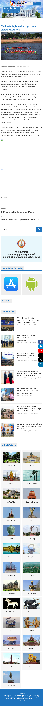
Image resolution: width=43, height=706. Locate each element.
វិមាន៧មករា (10, 8)
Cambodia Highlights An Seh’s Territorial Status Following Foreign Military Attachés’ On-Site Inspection (29, 409)
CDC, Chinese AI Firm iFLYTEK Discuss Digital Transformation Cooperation (27, 338)
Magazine (6, 300)
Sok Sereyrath (24, 67)
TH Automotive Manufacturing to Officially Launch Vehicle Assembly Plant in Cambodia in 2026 (29, 373)
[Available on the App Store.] (11, 284)
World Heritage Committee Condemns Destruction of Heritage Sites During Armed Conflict (29, 320)
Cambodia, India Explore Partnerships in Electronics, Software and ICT (26, 355)
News (5, 198)
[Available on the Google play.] (32, 284)
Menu (22, 21)
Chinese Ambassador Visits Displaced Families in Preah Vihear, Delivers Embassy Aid (29, 391)
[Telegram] (40, 346)
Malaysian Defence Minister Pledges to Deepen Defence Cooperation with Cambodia (29, 426)
